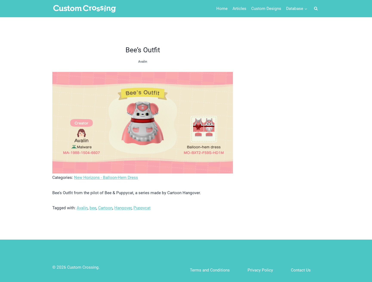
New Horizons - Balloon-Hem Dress (106, 177)
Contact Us (301, 270)
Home (222, 8)
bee (93, 207)
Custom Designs (266, 8)
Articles (239, 8)
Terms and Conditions (210, 270)
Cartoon (105, 207)
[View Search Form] (316, 8)
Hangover (123, 207)
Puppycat (141, 207)
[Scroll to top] (359, 250)
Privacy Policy (260, 270)
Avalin (142, 62)
